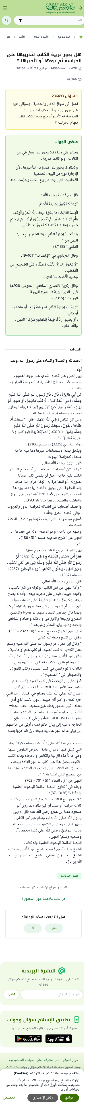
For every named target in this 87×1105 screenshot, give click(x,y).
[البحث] (6, 20)
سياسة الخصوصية (21, 1060)
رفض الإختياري (43, 1098)
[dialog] (42, 1087)
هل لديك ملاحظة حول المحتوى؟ (43, 899)
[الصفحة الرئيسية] (81, 37)
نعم (54, 928)
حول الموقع (70, 1060)
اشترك (11, 994)
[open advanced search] (20, 20)
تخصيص (9, 1097)
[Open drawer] (5, 8)
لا (33, 928)
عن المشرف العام (48, 1060)
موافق (69, 1098)
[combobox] (52, 20)
